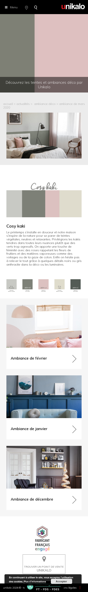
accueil (8, 104)
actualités (23, 104)
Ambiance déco (44, 104)
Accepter (61, 581)
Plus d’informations (35, 581)
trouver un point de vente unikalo (43, 558)
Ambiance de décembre (22, 448)
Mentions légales (67, 587)
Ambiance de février (20, 306)
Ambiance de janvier (20, 377)
